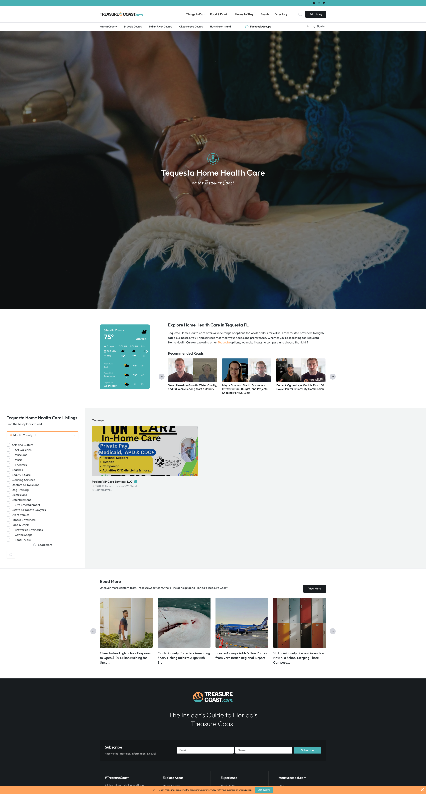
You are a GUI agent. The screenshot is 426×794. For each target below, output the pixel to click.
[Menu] (293, 14)
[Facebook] (314, 3)
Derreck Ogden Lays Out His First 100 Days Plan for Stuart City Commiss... (182, 658)
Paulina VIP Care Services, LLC (112, 482)
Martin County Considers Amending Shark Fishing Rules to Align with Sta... (299, 658)
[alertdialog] (213, 790)
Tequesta (224, 342)
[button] (308, 26)
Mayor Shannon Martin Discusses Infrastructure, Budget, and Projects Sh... (126, 658)
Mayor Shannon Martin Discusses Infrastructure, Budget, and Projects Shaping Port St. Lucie (245, 389)
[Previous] (162, 377)
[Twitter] (324, 3)
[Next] (333, 377)
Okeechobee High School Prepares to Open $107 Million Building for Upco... (240, 658)
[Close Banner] (422, 790)
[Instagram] (319, 3)
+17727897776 (103, 490)
